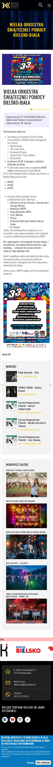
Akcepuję (30, 762)
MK (9, 354)
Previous (2, 383)
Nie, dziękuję (43, 762)
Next (50, 383)
